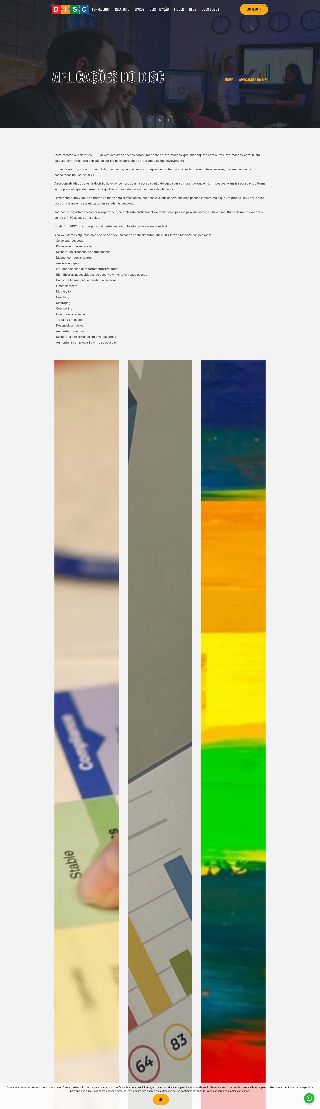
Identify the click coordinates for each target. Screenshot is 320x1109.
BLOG (192, 9)
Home (230, 79)
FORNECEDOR (101, 9)
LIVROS (139, 9)
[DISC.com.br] (70, 9)
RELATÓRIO (122, 9)
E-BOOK (179, 9)
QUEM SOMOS (210, 9)
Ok (161, 1099)
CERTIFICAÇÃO (159, 9)
